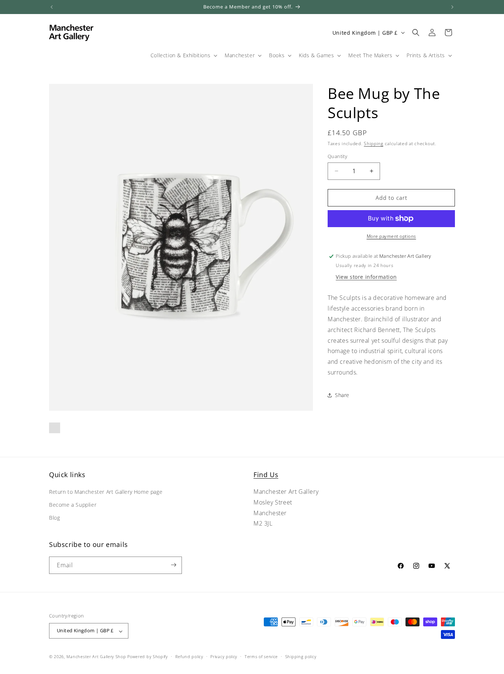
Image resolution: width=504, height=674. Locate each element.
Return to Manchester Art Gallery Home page (105, 492)
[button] (183, 55)
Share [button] (342, 394)
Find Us (265, 474)
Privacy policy (223, 656)
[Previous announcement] (52, 7)
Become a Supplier (72, 505)
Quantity (337, 156)
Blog (54, 517)
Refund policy (189, 656)
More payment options (391, 236)
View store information (366, 276)
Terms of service (261, 656)
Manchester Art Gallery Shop (96, 657)
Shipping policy (301, 656)
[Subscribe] (173, 565)
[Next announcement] (452, 7)
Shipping (373, 143)
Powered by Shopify (147, 657)
